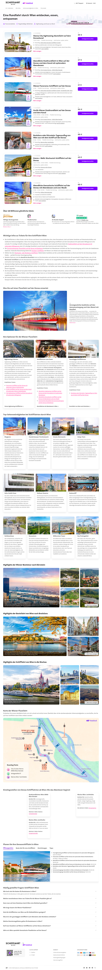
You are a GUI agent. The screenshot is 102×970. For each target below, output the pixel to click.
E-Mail (33, 952)
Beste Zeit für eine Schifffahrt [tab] (25, 846)
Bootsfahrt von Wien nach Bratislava (79, 404)
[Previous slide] (7, 42)
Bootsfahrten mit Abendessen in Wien (47, 404)
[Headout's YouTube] (89, 965)
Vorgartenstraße (33, 831)
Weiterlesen (72, 320)
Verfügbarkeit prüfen (88, 39)
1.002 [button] (38, 131)
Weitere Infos (6, 224)
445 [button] (38, 106)
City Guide (43, 8)
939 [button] (38, 33)
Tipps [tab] (51, 846)
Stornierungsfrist (57, 958)
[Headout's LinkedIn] (84, 965)
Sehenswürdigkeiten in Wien (30, 8)
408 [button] (38, 57)
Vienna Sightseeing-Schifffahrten (13, 404)
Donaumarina (92, 805)
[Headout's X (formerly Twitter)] (95, 965)
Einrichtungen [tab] (42, 846)
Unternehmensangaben (59, 950)
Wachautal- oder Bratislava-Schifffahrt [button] (26, 251)
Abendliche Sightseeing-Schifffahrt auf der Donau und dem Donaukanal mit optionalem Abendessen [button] (50, 391)
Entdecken (10, 8)
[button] (53, 42)
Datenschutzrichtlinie (59, 952)
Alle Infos (18, 8)
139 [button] (38, 82)
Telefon (33, 950)
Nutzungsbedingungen (59, 955)
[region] (18, 42)
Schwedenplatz (33, 811)
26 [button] (38, 180)
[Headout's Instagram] (86, 965)
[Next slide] (29, 42)
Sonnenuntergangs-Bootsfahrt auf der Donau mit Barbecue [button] (25, 246)
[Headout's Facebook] (92, 965)
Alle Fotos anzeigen (92, 603)
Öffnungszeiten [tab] (8, 846)
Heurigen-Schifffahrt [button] (37, 248)
